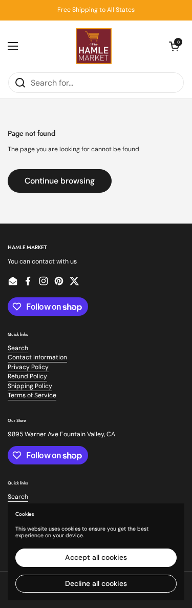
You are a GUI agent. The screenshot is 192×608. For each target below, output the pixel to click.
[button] (174, 46)
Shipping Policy (30, 386)
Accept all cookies (96, 557)
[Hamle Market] (94, 46)
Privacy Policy (28, 367)
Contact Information (37, 357)
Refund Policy (27, 376)
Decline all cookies (96, 583)
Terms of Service (32, 395)
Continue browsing (60, 180)
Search (18, 348)
